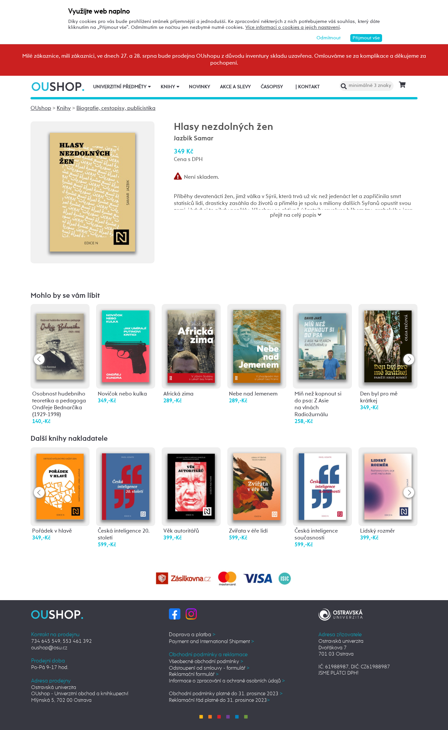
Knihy (168, 87)
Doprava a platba (192, 635)
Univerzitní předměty (120, 87)
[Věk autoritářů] (191, 486)
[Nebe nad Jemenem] (256, 346)
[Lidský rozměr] (388, 486)
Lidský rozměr (377, 531)
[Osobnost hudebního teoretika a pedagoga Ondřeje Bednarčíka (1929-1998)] (60, 343)
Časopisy (272, 87)
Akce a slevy (235, 87)
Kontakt (307, 87)
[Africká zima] (191, 346)
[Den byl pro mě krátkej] (388, 345)
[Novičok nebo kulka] (125, 346)
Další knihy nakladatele (69, 438)
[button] (408, 359)
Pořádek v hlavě (52, 531)
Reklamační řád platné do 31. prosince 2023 (219, 700)
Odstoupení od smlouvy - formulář (209, 668)
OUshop (41, 108)
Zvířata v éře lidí (248, 531)
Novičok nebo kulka (122, 394)
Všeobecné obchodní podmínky (206, 661)
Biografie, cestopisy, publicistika (115, 108)
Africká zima (178, 394)
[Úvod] (59, 86)
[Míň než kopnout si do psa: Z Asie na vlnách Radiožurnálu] (322, 343)
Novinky (199, 87)
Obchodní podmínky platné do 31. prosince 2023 (226, 694)
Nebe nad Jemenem (253, 394)
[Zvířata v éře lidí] (256, 486)
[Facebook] (174, 614)
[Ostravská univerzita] (340, 614)
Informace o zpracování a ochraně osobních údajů (227, 681)
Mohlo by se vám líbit (65, 295)
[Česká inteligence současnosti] (322, 486)
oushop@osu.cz (49, 648)
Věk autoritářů (181, 531)
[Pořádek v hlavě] (60, 486)
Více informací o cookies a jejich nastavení (292, 27)
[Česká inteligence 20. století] (125, 486)
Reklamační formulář (194, 674)
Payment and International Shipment (211, 641)
